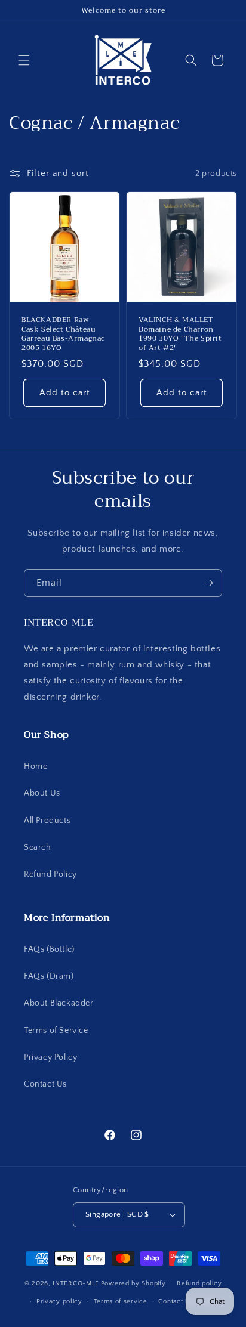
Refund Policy (50, 874)
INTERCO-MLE (76, 1282)
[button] (24, 60)
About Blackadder (59, 1003)
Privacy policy (59, 1301)
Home (35, 766)
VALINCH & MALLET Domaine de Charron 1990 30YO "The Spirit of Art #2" (180, 333)
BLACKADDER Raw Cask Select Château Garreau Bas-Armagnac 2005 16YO (63, 333)
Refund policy (199, 1283)
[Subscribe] (208, 583)
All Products (47, 820)
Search (37, 847)
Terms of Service (56, 1030)
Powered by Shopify (133, 1282)
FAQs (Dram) (49, 976)
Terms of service (120, 1301)
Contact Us (45, 1084)
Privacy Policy (50, 1057)
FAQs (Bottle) (49, 949)
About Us (42, 793)
